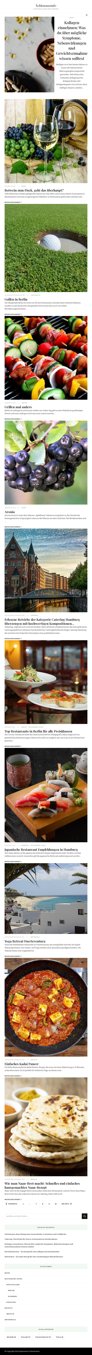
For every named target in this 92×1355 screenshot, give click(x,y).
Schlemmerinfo (46, 5)
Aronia (10, 512)
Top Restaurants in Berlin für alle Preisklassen (38, 731)
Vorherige (12, 1204)
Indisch (34, 1060)
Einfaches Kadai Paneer (22, 1064)
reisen (11, 1337)
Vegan (25, 1337)
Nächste (65, 1204)
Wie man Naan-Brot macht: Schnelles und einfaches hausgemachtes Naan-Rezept (42, 1185)
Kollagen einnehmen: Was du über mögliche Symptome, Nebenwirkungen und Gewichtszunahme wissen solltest (72, 40)
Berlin (24, 403)
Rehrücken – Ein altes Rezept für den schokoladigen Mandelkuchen (34, 1257)
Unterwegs (35, 295)
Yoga (59, 1337)
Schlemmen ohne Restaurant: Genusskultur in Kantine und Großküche (35, 1234)
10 (56, 1204)
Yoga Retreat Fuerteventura (25, 941)
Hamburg (34, 615)
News (72, 17)
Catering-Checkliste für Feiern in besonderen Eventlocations (31, 1239)
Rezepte (8, 1308)
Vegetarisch (43, 1337)
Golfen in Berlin (16, 299)
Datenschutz (34, 1351)
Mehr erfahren (12, 202)
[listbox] (46, 54)
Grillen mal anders (18, 407)
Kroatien (11, 1302)
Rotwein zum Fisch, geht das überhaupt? (34, 190)
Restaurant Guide (36, 727)
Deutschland (13, 1285)
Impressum (23, 1351)
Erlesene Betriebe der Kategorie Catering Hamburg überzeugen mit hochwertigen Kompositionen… (42, 621)
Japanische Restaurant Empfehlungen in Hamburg (41, 849)
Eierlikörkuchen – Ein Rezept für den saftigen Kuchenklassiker (32, 1252)
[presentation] (13, 54)
